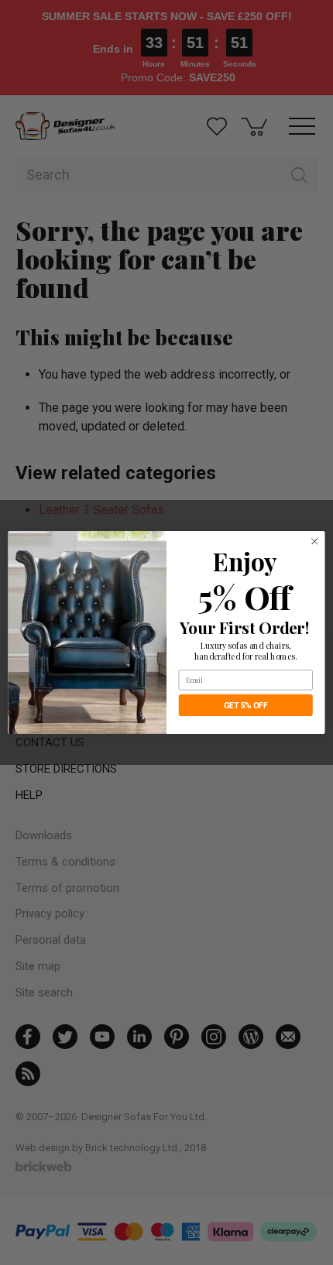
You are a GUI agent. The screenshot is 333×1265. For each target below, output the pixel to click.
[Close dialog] (314, 541)
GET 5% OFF (246, 706)
